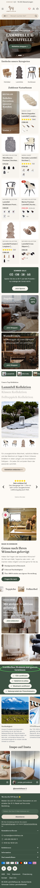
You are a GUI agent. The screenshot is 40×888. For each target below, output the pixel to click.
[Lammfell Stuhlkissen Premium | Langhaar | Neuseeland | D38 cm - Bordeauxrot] (13, 212)
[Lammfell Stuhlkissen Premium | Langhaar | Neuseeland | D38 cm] (10, 188)
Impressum (16, 874)
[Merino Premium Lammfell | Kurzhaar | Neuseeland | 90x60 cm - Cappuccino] (32, 212)
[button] (16, 55)
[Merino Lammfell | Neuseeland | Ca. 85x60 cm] (14, 443)
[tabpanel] (20, 455)
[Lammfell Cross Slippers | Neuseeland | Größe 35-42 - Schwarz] (32, 254)
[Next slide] (26, 55)
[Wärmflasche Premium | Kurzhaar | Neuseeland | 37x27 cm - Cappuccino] (13, 168)
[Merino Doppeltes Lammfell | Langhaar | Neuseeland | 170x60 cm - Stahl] (28, 126)
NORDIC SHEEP (26, 111)
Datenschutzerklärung (30, 824)
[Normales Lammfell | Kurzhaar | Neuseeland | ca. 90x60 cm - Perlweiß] (23, 170)
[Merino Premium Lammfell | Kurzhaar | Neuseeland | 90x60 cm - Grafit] (23, 216)
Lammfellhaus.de (14, 882)
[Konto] (34, 9)
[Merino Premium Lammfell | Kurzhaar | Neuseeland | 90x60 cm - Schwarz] (28, 212)
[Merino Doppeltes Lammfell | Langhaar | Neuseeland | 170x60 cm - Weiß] (23, 130)
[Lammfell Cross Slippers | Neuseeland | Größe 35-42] (30, 230)
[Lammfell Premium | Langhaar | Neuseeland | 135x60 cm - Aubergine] (13, 256)
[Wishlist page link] (29, 9)
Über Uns (12, 878)
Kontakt (4, 878)
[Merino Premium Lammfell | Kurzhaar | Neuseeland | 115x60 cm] (32, 443)
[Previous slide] (14, 55)
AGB (3, 874)
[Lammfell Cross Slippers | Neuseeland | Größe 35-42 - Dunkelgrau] (23, 254)
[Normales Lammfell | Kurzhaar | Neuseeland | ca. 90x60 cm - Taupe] (28, 170)
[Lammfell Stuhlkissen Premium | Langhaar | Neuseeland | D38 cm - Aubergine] (4, 212)
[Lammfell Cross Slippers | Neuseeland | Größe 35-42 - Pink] (23, 258)
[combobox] (20, 16)
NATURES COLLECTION (10, 155)
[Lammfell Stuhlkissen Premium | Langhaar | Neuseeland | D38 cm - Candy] (4, 216)
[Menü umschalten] (2, 9)
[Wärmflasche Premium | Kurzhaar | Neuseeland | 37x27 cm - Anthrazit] (4, 168)
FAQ (8, 874)
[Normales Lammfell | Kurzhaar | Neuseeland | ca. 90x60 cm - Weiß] (32, 170)
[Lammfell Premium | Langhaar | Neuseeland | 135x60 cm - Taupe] (4, 256)
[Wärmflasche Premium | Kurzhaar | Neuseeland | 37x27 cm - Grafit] (4, 172)
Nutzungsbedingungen (8, 824)
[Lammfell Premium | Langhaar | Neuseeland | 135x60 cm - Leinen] (9, 256)
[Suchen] (36, 16)
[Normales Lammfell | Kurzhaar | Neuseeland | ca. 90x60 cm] (30, 144)
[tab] (16, 387)
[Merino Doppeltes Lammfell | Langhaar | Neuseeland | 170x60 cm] (30, 100)
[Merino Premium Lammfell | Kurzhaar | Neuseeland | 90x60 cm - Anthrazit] (23, 212)
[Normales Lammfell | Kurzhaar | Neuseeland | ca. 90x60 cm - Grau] (23, 175)
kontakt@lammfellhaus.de (13, 835)
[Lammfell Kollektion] (20, 419)
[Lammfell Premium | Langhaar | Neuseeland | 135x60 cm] (10, 230)
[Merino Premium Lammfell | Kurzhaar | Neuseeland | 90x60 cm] (30, 188)
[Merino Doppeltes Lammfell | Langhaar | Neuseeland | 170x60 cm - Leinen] (23, 126)
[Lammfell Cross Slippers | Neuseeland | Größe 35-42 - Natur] (28, 254)
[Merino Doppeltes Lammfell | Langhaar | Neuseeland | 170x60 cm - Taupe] (32, 126)
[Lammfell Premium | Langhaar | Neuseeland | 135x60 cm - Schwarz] (4, 261)
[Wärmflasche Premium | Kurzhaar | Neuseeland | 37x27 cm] (10, 144)
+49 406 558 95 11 (11, 839)
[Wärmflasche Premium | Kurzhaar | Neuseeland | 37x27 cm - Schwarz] (9, 168)
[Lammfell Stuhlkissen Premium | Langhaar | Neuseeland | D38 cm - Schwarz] (9, 212)
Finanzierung (27, 874)
